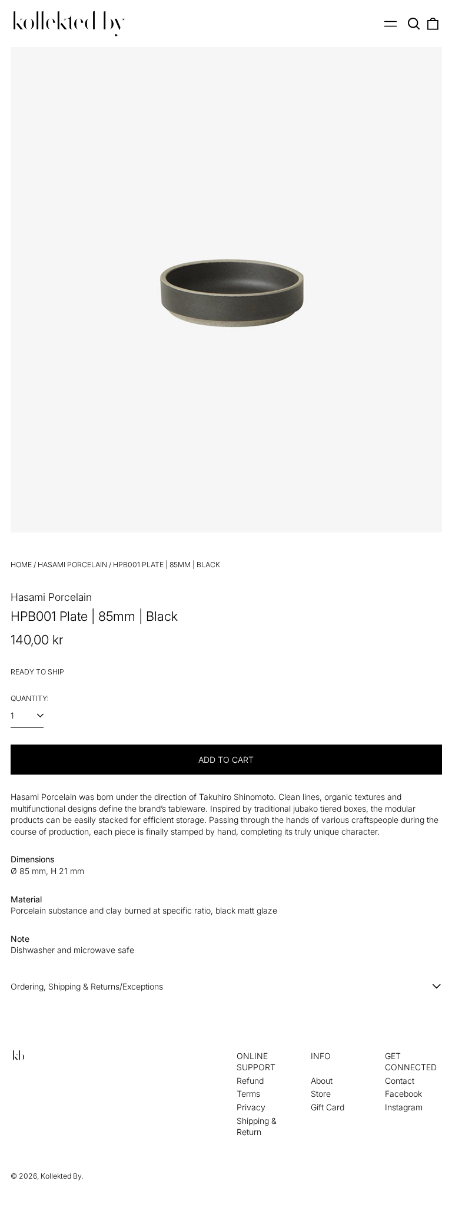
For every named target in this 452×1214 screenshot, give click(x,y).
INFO (321, 1056)
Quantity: (29, 698)
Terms (248, 1094)
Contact (399, 1081)
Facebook (403, 1094)
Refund (250, 1081)
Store (321, 1094)
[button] (414, 23)
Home (21, 564)
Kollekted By (61, 1176)
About (322, 1081)
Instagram (404, 1107)
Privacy (251, 1107)
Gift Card (327, 1107)
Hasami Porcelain (72, 564)
